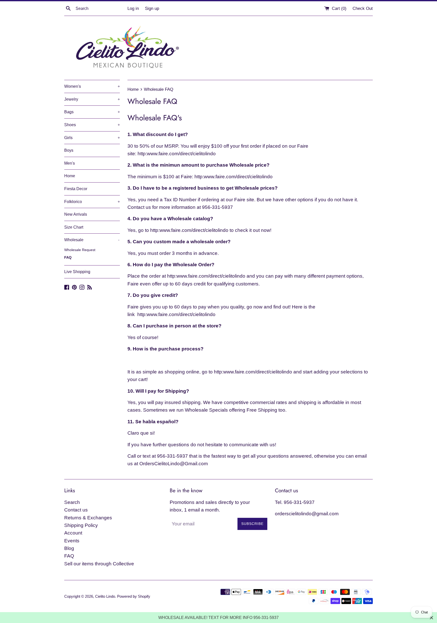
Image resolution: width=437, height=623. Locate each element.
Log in (133, 8)
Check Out (363, 8)
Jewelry (92, 99)
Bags (92, 112)
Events (71, 540)
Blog (69, 548)
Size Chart (73, 227)
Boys (68, 150)
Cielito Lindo (105, 596)
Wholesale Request (79, 250)
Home (69, 176)
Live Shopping (77, 272)
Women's (92, 86)
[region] (218, 617)
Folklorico (92, 201)
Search (72, 502)
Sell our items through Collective (99, 563)
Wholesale (91, 240)
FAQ (68, 257)
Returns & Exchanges (88, 517)
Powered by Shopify (133, 596)
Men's (69, 163)
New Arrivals (75, 214)
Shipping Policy (81, 525)
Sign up (152, 8)
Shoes (92, 125)
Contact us (76, 510)
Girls (92, 138)
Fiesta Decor (75, 189)
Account (73, 533)
